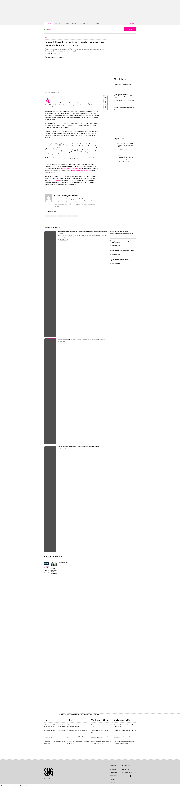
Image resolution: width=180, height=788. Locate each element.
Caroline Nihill (64, 239)
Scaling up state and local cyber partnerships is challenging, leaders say (121, 232)
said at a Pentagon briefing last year (71, 168)
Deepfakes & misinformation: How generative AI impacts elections (79, 714)
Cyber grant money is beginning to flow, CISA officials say (121, 241)
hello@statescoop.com (129, 772)
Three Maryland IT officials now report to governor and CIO (125, 145)
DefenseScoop (76, 23)
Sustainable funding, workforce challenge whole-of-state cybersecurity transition (81, 339)
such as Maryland (54, 180)
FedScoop (66, 23)
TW (125, 775)
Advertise (132, 23)
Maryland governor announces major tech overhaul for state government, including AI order (82, 232)
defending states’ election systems (82, 170)
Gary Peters (61, 216)
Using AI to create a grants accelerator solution (54, 572)
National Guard (50, 216)
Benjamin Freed (49, 53)
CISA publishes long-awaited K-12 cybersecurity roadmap (120, 260)
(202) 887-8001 (125, 769)
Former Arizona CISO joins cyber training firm (122, 251)
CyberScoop (87, 23)
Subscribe (130, 29)
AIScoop (57, 23)
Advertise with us (127, 765)
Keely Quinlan (118, 102)
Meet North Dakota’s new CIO (46, 570)
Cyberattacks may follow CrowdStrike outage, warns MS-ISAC (123, 96)
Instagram (130, 775)
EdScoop (96, 23)
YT (132, 775)
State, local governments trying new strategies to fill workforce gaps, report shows (126, 157)
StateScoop (48, 23)
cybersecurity (72, 216)
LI (127, 775)
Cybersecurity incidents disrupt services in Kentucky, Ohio (123, 85)
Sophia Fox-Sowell (121, 88)
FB (122, 775)
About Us (47, 778)
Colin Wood (119, 100)
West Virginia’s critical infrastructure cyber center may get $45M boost (78, 446)
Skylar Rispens (64, 341)
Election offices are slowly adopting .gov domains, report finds (124, 108)
